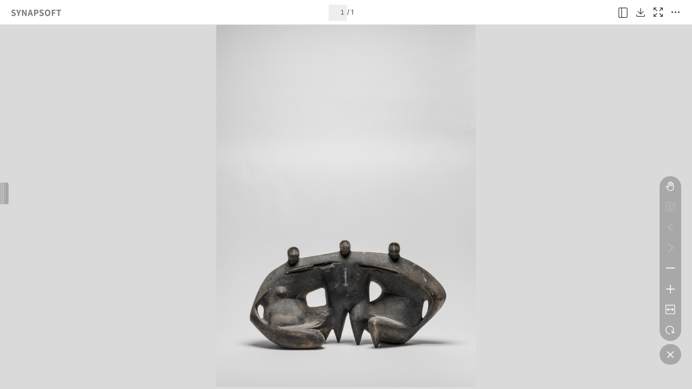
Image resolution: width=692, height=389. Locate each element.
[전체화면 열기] (658, 12)
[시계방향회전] (670, 330)
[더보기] (675, 12)
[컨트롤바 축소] (670, 354)
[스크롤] (670, 186)
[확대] (670, 289)
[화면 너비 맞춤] (670, 309)
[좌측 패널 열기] (623, 12)
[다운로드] (640, 12)
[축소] (670, 268)
